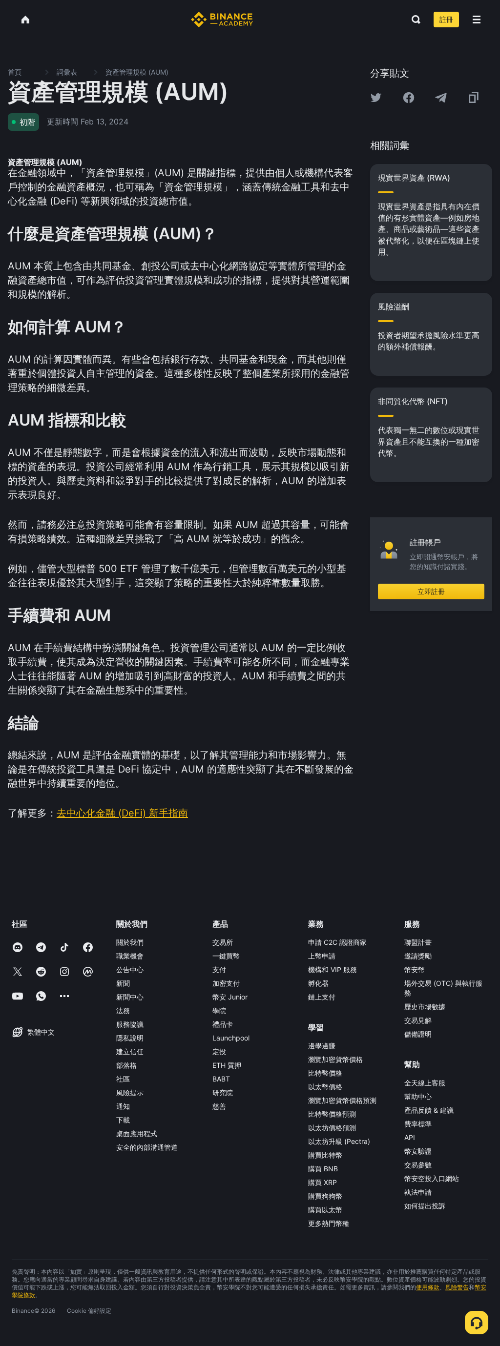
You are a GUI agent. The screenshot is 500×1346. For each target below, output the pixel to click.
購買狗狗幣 (325, 1196)
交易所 (222, 942)
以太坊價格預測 (332, 1127)
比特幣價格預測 (332, 1114)
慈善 (219, 1106)
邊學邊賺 (321, 1045)
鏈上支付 (321, 997)
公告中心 (130, 969)
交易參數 (418, 1165)
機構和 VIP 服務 (332, 969)
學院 (219, 1010)
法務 (123, 1010)
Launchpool (231, 1038)
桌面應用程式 (136, 1133)
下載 (123, 1120)
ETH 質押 (226, 1065)
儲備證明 (418, 1034)
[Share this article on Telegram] (441, 97)
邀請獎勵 (418, 956)
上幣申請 (321, 956)
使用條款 (427, 1287)
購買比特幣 (325, 1155)
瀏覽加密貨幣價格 (335, 1059)
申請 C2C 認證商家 (337, 942)
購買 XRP (322, 1182)
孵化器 (318, 983)
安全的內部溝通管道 (147, 1147)
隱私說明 (130, 1038)
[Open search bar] (413, 19)
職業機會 (130, 956)
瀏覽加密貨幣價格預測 (342, 1100)
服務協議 (130, 1024)
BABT (221, 1079)
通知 (123, 1106)
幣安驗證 (418, 1151)
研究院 (222, 1092)
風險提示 (130, 1092)
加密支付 (226, 983)
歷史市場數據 (424, 1006)
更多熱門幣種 (328, 1223)
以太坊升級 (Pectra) (339, 1141)
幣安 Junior (230, 997)
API (409, 1137)
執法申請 (418, 1192)
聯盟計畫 (418, 942)
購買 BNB (323, 1168)
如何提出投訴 (424, 1206)
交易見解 (418, 1020)
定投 (219, 1051)
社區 (123, 1079)
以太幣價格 (325, 1086)
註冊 (446, 19)
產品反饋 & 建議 (429, 1110)
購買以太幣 (325, 1209)
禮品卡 (222, 1024)
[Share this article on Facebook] (409, 97)
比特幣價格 (325, 1073)
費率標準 (418, 1124)
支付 (219, 969)
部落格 (126, 1065)
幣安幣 (414, 969)
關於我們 (130, 942)
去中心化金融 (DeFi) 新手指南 (122, 813)
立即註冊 (431, 591)
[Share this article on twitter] (376, 97)
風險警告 (457, 1287)
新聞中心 (130, 997)
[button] (476, 19)
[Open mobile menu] (476, 19)
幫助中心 (418, 1096)
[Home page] (222, 19)
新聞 (123, 983)
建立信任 (130, 1051)
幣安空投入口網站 (431, 1178)
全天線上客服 (424, 1083)
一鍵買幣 (226, 956)
